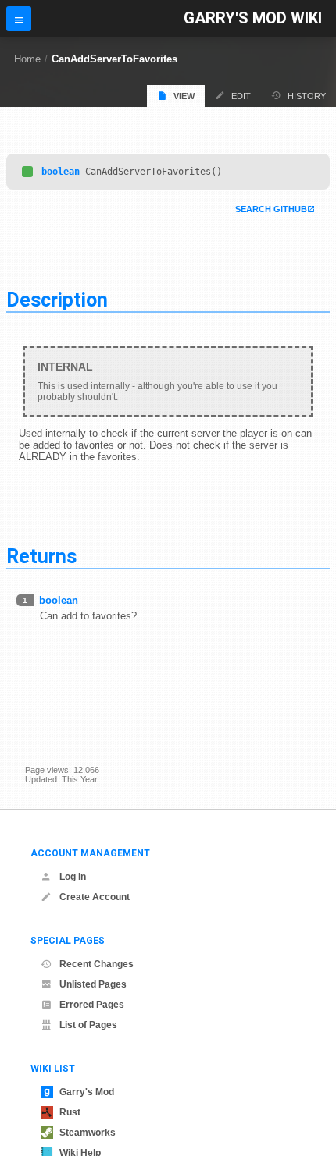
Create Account (94, 897)
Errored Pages (91, 1004)
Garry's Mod (86, 1092)
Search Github (271, 209)
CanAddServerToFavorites (114, 59)
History (307, 96)
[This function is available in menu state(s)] (27, 171)
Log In (72, 876)
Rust (69, 1112)
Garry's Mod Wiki (253, 18)
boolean (60, 171)
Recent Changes (96, 964)
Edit (241, 96)
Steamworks (87, 1132)
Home (27, 59)
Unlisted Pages (93, 984)
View (184, 96)
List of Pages (88, 1024)
